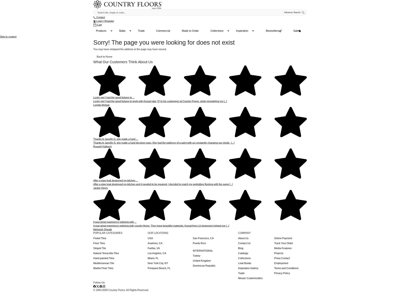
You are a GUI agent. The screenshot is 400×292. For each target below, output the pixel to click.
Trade (241, 273)
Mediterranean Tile (103, 263)
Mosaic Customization (250, 278)
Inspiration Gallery (248, 268)
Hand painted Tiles (103, 258)
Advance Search (292, 12)
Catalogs (243, 253)
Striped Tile (99, 248)
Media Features (283, 248)
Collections (244, 258)
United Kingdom (202, 260)
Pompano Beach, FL (159, 268)
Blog (240, 248)
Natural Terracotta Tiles (106, 253)
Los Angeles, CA (157, 253)
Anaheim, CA (155, 243)
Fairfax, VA (154, 248)
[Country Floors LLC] (127, 4)
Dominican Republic (204, 265)
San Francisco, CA (203, 238)
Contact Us (244, 243)
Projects (278, 253)
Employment (281, 263)
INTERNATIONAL (203, 250)
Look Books (244, 263)
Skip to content (8, 36)
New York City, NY (158, 263)
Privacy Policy (282, 273)
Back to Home (104, 56)
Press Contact (282, 258)
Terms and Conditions (286, 268)
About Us (243, 238)
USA (150, 238)
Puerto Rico (199, 243)
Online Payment (283, 238)
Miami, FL (153, 258)
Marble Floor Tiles (103, 268)
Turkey (196, 255)
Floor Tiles (99, 243)
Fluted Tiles (99, 238)
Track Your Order (283, 243)
